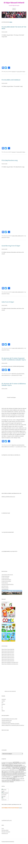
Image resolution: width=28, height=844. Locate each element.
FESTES (22, 770)
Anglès (3, 763)
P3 (2, 705)
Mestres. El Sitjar (5, 587)
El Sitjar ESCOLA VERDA (6, 581)
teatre (7, 781)
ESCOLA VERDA (19, 768)
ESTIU (12, 770)
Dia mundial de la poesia (18, 767)
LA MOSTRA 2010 (18, 775)
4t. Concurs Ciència (5, 762)
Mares (12, 776)
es (11, 768)
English (13, 235)
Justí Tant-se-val (5, 586)
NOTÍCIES (12, 446)
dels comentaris (6, 831)
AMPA (24, 762)
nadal (15, 776)
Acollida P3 (11, 762)
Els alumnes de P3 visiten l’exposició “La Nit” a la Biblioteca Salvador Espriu (14, 359)
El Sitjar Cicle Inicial (5, 576)
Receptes (18, 778)
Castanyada (17, 765)
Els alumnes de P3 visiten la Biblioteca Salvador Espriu (14, 384)
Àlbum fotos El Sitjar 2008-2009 (8, 649)
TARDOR (4, 781)
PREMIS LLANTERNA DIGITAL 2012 (8, 496)
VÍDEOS (3, 710)
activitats (16, 762)
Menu (14, 8)
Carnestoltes (7, 765)
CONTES (3, 701)
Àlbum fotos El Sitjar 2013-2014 (8, 657)
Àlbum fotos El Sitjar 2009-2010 (8, 651)
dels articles (5, 830)
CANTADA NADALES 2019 (7, 720)
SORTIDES (16, 780)
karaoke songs (4, 799)
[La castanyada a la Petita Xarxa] (8, 617)
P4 (2, 707)
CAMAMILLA (23, 763)
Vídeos (12, 781)
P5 (2, 709)
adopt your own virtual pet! (10, 691)
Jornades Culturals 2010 (16, 771)
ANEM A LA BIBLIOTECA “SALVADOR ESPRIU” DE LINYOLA (13, 725)
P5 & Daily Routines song (10, 160)
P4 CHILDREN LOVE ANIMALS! (11, 80)
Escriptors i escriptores (6, 770)
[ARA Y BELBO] (7, 606)
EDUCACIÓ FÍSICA (6, 768)
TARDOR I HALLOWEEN (6, 722)
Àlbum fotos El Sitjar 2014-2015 (8, 659)
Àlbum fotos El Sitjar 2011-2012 (8, 654)
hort (8, 771)
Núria (11, 22)
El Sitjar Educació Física (6, 579)
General (13, 71)
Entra (3, 828)
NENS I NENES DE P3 (6, 375)
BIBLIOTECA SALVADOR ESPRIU (18, 373)
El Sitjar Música (5, 582)
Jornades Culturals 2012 (19, 773)
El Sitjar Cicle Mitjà (5, 577)
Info (2, 702)
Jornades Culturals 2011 (7, 773)
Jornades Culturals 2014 (7, 774)
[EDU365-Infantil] (8, 631)
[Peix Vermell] (8, 641)
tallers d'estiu (22, 780)
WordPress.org (5, 833)
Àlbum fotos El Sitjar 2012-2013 (8, 655)
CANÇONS (4, 699)
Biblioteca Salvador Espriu (14, 763)
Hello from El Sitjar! (8, 302)
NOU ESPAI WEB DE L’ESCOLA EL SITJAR (9, 718)
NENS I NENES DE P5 (19, 235)
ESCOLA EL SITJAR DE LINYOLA (7, 584)
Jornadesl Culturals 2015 (8, 775)
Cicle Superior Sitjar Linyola (7, 574)
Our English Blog (5, 589)
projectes (11, 778)
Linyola (24, 775)
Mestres (3, 704)
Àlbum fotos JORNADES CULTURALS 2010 (10, 662)
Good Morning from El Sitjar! (11, 246)
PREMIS (4, 778)
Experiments (16, 770)
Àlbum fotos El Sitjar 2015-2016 (8, 660)
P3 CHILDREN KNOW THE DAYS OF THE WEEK (14, 27)
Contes (8, 767)
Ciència (23, 765)
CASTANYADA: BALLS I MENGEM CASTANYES (10, 723)
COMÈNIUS (4, 766)
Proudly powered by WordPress (8, 841)
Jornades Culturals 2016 (18, 774)
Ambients (21, 762)
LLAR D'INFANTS (6, 776)
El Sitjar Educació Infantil (14, 3)
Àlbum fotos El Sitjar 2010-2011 (8, 652)
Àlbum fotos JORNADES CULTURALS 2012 (10, 664)
